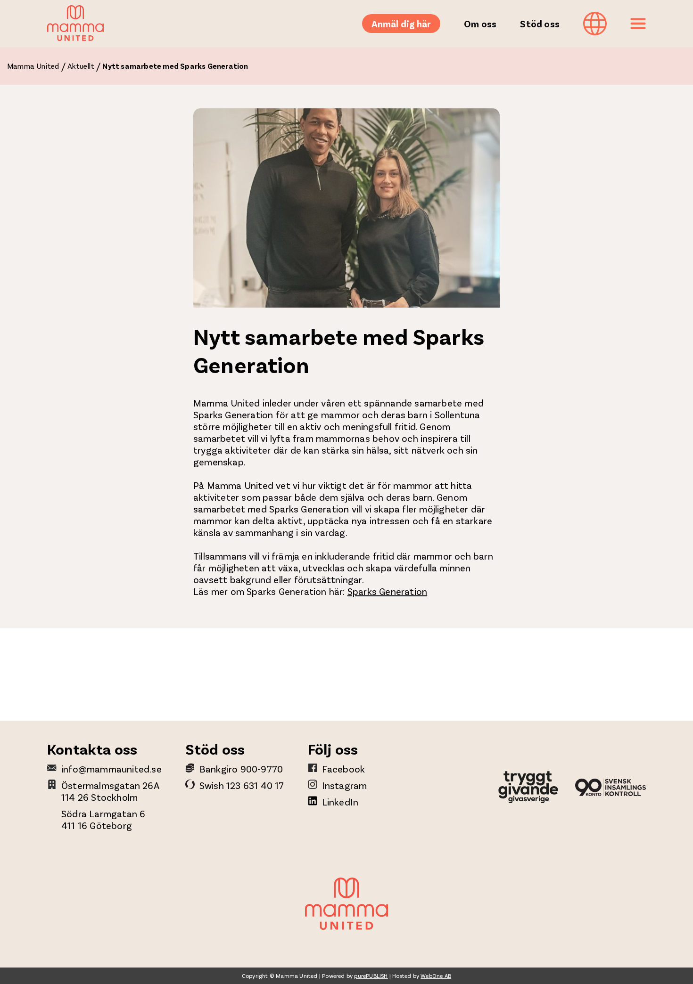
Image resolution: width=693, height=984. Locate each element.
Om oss (480, 23)
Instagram (344, 785)
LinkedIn (340, 801)
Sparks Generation (387, 591)
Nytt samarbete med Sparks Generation (175, 66)
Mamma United (33, 66)
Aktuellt (81, 66)
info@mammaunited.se (111, 768)
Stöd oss (540, 23)
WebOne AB (436, 975)
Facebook (343, 768)
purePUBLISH (371, 975)
